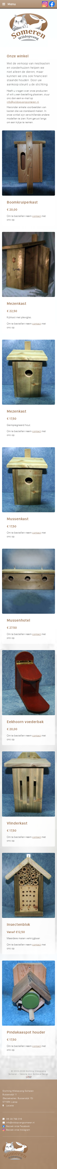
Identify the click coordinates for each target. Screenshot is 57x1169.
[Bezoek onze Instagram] (45, 4)
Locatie (10, 1105)
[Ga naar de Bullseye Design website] (28, 1076)
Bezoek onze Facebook (18, 1126)
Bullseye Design (40, 1074)
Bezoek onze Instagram (18, 1129)
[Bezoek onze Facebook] (52, 4)
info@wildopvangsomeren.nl (23, 102)
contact (36, 216)
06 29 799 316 (14, 1118)
